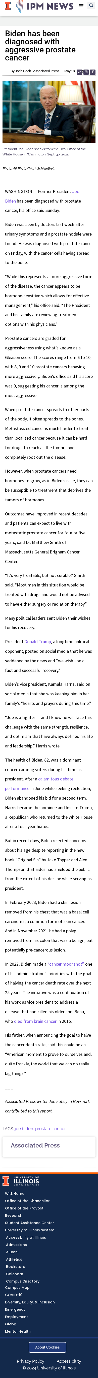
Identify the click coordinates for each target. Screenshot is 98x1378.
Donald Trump (37, 641)
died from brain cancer (35, 1021)
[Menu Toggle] (81, 5)
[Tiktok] (79, 72)
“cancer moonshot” (65, 964)
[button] (91, 5)
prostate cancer (50, 1128)
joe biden (24, 1128)
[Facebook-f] (92, 72)
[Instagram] (86, 72)
